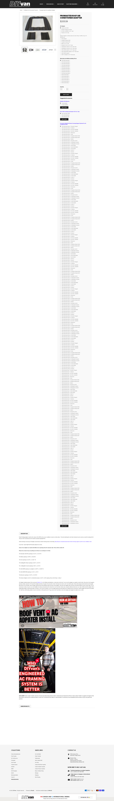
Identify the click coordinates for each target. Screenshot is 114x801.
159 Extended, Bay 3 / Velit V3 (68, 448)
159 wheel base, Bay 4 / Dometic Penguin (70, 315)
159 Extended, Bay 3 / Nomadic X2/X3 (69, 438)
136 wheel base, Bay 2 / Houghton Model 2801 (71, 164)
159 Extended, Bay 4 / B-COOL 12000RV (70, 456)
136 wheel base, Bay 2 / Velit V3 (68, 177)
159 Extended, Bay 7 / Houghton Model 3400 (70, 515)
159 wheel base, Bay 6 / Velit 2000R (69, 362)
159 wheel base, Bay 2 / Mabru (68, 274)
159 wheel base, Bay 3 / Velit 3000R (69, 311)
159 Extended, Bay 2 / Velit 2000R (68, 416)
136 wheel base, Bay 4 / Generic (68, 233)
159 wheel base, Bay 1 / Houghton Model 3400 (71, 244)
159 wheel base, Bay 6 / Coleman (68, 344)
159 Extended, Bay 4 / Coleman (68, 453)
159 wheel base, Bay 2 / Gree (67, 269)
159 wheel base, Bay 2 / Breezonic (68, 268)
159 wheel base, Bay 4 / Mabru (68, 328)
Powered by (28, 790)
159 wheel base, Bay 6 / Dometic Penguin (70, 343)
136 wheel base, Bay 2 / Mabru (68, 166)
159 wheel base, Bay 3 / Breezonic (68, 295)
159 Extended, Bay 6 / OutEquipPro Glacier (70, 494)
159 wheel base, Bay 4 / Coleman (68, 317)
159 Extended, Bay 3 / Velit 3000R (68, 446)
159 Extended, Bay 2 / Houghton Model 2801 (70, 408)
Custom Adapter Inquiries (40, 766)
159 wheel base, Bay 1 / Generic (68, 260)
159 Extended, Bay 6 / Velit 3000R (68, 500)
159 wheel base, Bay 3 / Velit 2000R (69, 308)
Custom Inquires (72, 4)
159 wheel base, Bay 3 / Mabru (68, 301)
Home (21, 10)
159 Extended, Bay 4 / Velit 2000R (68, 470)
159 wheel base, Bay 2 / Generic (68, 287)
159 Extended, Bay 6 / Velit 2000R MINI (69, 499)
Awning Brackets (15, 779)
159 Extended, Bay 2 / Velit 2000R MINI (69, 418)
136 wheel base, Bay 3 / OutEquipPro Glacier (70, 196)
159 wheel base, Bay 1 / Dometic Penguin (70, 234)
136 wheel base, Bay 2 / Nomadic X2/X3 (70, 167)
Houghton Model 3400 (65, 40)
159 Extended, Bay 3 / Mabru (67, 437)
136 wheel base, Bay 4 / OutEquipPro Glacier (70, 223)
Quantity (62, 86)
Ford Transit (13, 762)
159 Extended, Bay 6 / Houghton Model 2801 (70, 489)
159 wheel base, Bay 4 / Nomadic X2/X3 (69, 330)
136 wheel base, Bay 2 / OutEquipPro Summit (70, 170)
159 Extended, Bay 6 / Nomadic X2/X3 (69, 492)
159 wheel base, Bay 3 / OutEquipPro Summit (70, 306)
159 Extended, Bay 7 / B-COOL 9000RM (69, 508)
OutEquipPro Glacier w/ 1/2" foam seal (68, 46)
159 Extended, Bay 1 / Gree (67, 378)
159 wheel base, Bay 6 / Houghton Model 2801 (71, 354)
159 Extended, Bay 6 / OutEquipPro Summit (70, 496)
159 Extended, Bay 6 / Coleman (68, 480)
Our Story (60, 4)
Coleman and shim (65, 27)
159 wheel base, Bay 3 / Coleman (68, 290)
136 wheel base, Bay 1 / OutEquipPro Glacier (70, 142)
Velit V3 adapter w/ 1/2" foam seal (68, 54)
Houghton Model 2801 (65, 41)
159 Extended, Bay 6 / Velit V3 (68, 502)
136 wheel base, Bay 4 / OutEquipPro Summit (70, 225)
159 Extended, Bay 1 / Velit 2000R (68, 389)
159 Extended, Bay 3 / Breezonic (68, 430)
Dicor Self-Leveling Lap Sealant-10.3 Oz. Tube (70, 111)
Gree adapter (64, 38)
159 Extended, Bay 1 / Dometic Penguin (69, 370)
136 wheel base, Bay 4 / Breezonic (68, 213)
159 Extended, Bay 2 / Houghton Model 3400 (70, 406)
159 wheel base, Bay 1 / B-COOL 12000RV (70, 239)
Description (24, 533)
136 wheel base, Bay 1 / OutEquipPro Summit (70, 143)
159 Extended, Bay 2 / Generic (68, 422)
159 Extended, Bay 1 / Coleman (68, 371)
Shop (41, 4)
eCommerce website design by (42, 790)
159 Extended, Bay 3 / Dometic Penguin (69, 424)
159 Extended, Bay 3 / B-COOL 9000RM (69, 427)
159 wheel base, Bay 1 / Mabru (68, 247)
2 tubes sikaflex (65, 104)
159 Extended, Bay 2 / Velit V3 (68, 421)
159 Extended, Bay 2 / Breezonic (68, 403)
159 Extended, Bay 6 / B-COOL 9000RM (69, 481)
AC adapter (62, 26)
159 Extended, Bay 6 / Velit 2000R (68, 497)
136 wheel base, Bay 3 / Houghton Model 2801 (71, 191)
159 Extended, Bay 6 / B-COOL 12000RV (70, 483)
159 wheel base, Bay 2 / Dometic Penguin (70, 261)
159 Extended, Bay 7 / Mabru (67, 518)
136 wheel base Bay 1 (65, 60)
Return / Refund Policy (39, 770)
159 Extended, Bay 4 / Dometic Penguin (69, 451)
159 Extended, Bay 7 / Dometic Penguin (69, 505)
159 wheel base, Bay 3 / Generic (68, 314)
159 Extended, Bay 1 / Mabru (67, 382)
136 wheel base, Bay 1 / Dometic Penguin (70, 126)
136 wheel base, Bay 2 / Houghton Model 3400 (71, 162)
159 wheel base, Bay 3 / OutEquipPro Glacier (70, 304)
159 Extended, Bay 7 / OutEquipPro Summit (70, 523)
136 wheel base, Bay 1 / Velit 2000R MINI (70, 147)
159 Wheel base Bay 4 (65, 71)
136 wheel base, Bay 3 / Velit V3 (68, 204)
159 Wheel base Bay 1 (65, 66)
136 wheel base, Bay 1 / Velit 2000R (69, 145)
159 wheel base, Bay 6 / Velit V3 (68, 367)
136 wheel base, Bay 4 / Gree (67, 215)
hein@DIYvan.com (80, 779)
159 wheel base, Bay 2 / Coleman (68, 263)
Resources (50, 4)
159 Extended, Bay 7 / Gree (67, 513)
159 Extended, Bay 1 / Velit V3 (67, 394)
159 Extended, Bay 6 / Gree (67, 486)
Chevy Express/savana (15, 754)
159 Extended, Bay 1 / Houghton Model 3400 (70, 379)
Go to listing (29, 731)
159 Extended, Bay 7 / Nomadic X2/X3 (69, 520)
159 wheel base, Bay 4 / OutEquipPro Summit (70, 333)
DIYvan (14, 790)
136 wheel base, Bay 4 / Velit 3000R (69, 229)
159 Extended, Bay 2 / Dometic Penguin (69, 397)
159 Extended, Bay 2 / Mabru (67, 410)
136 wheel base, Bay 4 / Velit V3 (68, 231)
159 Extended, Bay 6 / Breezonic (68, 485)
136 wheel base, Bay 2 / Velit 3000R (69, 175)
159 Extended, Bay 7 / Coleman (68, 507)
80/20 (12, 772)
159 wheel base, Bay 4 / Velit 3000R (69, 338)
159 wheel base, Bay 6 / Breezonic (68, 349)
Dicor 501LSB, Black (65, 115)
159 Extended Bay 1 (65, 74)
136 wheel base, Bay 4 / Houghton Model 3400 (71, 217)
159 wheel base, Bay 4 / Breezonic (68, 322)
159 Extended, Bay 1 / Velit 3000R (68, 392)
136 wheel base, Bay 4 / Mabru (68, 220)
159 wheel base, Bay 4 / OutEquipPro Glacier (70, 331)
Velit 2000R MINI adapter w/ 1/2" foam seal (69, 51)
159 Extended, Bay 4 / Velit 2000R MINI (69, 472)
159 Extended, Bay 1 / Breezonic (68, 376)
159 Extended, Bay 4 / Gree (67, 459)
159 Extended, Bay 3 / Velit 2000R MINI (69, 445)
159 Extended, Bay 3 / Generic (68, 449)
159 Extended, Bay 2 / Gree (67, 405)
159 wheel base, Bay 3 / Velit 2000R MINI (70, 309)
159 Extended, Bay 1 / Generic (67, 395)
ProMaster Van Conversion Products (31, 10)
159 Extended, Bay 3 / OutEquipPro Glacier (70, 440)
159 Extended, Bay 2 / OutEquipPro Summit (70, 414)
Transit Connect (14, 764)
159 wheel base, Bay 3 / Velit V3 (68, 312)
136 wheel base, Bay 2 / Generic (68, 178)
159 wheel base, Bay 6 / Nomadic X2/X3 (69, 357)
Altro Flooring (37, 777)
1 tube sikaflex (64, 103)
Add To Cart (64, 107)
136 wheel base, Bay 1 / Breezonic (68, 132)
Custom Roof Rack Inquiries (40, 764)
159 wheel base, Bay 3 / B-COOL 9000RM (70, 292)
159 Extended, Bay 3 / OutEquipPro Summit (70, 441)
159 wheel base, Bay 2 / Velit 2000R (69, 280)
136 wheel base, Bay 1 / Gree (67, 134)
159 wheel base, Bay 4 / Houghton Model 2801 (71, 327)
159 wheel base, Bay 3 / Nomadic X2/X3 (69, 303)
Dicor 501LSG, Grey (65, 116)
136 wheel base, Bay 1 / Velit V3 (68, 150)
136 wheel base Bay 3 (65, 63)
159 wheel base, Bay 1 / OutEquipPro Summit (70, 252)
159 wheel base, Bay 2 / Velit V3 (68, 285)
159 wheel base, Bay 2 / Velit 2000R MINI (70, 282)
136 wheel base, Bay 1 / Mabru (68, 139)
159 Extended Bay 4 (65, 79)
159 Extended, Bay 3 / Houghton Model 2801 (70, 435)
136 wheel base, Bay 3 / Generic (68, 205)
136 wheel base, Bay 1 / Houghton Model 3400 (71, 135)
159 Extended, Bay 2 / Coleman (68, 398)
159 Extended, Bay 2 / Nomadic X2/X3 (69, 411)
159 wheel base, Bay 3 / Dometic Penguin (70, 288)
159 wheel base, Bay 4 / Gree (67, 323)
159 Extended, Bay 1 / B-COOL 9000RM (69, 373)
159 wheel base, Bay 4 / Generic (68, 341)
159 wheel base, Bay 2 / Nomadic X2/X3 (69, 276)
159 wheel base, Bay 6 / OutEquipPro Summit (70, 360)
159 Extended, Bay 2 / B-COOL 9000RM (69, 400)
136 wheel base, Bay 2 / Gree (67, 161)
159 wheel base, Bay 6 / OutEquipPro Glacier (70, 359)
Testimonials (37, 758)
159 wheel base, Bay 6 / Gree (67, 351)
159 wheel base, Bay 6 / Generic (68, 368)
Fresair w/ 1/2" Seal (65, 32)
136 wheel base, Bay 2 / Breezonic (68, 159)
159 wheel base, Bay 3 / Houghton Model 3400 (71, 298)
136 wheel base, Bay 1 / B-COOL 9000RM (70, 129)
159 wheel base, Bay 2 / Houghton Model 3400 (71, 271)
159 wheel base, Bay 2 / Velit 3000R (69, 284)
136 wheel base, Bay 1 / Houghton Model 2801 (71, 137)
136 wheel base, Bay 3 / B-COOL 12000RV (70, 185)
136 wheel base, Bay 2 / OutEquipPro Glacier (70, 169)
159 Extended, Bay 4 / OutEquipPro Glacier (70, 467)
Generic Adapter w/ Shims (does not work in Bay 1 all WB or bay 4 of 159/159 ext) (73, 36)
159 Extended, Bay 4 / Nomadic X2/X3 (69, 465)
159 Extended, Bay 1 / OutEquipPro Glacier (70, 386)
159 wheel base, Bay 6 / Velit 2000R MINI (70, 363)
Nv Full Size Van (14, 758)
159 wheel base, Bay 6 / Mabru (68, 355)
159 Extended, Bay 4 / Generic (68, 477)
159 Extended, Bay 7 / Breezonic (68, 512)
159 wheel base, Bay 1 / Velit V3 (68, 258)
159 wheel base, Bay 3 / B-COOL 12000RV (70, 293)
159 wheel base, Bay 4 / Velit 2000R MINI (70, 336)
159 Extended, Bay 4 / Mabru (67, 464)
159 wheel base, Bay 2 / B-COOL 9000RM (70, 265)
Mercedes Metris (14, 775)
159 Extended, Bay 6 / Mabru (67, 491)
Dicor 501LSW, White (66, 113)
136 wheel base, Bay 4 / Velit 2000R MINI (70, 228)
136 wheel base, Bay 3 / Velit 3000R (69, 202)
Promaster (13, 760)
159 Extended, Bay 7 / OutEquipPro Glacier (70, 521)
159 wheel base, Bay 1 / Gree (67, 242)
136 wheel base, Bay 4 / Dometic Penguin (70, 207)
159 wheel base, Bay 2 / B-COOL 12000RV (70, 266)
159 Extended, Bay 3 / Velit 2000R (68, 443)
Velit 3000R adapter (65, 53)
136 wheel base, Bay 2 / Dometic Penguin (70, 153)
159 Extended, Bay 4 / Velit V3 (68, 475)
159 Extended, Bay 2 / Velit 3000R (68, 419)
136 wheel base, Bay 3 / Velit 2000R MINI (70, 201)
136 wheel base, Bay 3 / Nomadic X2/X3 (70, 194)
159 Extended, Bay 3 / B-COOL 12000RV (70, 429)
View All (12, 777)
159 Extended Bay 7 (65, 82)
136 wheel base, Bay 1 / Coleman (68, 127)
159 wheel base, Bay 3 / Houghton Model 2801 (71, 300)
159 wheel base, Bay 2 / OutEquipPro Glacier (70, 277)
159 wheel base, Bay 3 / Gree (67, 296)
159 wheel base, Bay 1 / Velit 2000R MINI (70, 255)
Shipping (36, 775)
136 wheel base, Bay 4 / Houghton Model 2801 (71, 218)
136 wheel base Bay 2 (65, 61)
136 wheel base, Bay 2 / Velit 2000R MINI (70, 174)
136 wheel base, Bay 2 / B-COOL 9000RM (70, 156)
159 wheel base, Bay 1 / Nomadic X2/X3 (69, 249)
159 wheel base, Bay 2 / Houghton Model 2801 (71, 272)
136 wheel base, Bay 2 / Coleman (68, 155)
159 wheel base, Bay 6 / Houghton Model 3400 (71, 352)
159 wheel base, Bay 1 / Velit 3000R (69, 257)
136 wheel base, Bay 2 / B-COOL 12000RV (70, 158)
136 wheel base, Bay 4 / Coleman (68, 209)
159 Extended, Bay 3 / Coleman (68, 425)
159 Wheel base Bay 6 (65, 73)
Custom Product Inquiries (40, 768)
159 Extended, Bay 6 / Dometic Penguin (69, 478)
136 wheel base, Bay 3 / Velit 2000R (69, 199)
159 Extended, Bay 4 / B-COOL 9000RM (69, 454)
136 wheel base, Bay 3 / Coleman (68, 182)
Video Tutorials (38, 756)
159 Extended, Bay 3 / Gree (67, 432)
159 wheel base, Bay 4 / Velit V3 (68, 339)
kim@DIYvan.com (79, 780)
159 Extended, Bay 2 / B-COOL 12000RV (70, 402)
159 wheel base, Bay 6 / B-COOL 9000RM (70, 346)
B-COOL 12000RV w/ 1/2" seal (67, 31)
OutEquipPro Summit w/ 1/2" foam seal (69, 48)
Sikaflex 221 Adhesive (64, 101)
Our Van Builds (38, 754)
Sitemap (36, 772)
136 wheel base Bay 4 (65, 65)
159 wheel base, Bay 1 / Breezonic (68, 241)
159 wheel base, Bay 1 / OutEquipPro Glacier (70, 250)
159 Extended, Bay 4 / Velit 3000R (68, 473)
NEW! (12, 768)
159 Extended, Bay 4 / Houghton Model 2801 (70, 462)
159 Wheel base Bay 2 (65, 68)
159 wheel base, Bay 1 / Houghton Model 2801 (71, 245)
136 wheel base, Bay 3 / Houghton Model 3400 (71, 190)
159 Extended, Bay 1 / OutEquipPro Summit (70, 387)
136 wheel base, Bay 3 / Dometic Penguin (70, 180)
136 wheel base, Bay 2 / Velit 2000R (69, 172)
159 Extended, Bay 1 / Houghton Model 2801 (70, 381)
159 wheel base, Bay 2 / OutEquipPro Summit (70, 279)
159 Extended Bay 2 (65, 76)
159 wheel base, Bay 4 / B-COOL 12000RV (70, 320)
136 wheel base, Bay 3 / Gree (67, 188)
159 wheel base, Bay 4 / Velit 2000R (69, 335)
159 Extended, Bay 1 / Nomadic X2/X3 (69, 384)
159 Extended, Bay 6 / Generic (68, 504)
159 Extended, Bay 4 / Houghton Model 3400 (70, 461)
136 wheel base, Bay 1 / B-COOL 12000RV (70, 131)
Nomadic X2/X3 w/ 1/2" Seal (67, 45)
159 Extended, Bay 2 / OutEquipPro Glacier (70, 413)
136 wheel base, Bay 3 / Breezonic (68, 186)
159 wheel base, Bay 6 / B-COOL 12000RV (70, 347)
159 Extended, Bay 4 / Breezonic (68, 457)
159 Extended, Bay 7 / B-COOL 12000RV (70, 510)
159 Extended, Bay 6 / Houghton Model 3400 (70, 488)
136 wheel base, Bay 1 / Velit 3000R (69, 148)
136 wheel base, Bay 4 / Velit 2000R (69, 226)
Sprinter (12, 766)
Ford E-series (13, 756)
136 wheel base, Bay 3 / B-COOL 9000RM (70, 183)
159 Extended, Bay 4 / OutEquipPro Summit (70, 469)
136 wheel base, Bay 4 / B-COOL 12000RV (70, 212)
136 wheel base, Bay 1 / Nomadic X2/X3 (69, 140)
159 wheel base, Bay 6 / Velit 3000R (69, 365)
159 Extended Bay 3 (65, 77)
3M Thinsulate (14, 770)
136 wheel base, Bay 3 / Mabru (68, 193)
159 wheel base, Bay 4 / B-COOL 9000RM (70, 319)
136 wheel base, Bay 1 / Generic (68, 151)
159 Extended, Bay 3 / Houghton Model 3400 (70, 433)
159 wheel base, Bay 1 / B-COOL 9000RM (70, 237)
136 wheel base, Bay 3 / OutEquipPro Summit (70, 198)
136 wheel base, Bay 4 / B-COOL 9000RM (70, 210)
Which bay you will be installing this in (68, 58)
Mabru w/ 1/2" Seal (65, 43)
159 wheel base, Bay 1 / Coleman (68, 236)
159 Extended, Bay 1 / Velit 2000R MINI (69, 390)
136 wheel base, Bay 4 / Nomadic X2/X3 (70, 221)
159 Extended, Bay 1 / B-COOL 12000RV (69, 375)
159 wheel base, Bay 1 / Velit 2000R (69, 253)
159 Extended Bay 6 (65, 81)
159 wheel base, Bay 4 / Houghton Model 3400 (71, 325)
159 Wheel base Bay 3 (65, 69)
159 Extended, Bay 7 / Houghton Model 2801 (70, 516)
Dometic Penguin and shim (66, 29)
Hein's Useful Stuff (38, 760)
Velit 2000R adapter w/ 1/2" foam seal (68, 49)
